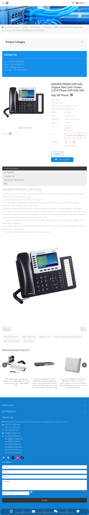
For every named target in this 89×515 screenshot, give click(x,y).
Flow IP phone (29, 341)
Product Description (11, 168)
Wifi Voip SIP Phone (11, 337)
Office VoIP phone (28, 337)
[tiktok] (22, 457)
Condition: (54, 119)
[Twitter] (12, 457)
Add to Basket (64, 159)
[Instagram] (17, 457)
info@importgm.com (17, 67)
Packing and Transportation (14, 180)
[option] (16, 369)
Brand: (53, 116)
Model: (53, 112)
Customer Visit (9, 176)
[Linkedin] (8, 457)
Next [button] (84, 365)
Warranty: (54, 123)
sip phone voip (44, 337)
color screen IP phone (12, 341)
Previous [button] (4, 365)
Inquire (57, 154)
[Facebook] (3, 457)
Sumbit (44, 500)
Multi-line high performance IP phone (67, 337)
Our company (9, 172)
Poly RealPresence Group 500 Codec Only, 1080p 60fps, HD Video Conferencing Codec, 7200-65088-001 (16, 382)
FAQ (5, 184)
